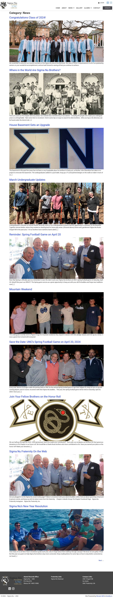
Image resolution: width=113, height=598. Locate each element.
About (64, 8)
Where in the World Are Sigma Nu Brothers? (34, 70)
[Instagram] (111, 3)
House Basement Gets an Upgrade (29, 124)
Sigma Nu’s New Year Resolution (28, 506)
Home (58, 8)
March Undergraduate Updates (27, 179)
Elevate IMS (100, 596)
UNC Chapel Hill (88, 579)
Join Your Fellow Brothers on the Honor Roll (35, 396)
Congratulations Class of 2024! (27, 17)
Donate (108, 8)
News (70, 8)
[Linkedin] (108, 3)
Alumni (87, 8)
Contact (96, 8)
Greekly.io (109, 596)
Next (101, 560)
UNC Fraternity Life (89, 583)
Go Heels (86, 581)
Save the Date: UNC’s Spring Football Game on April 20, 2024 (44, 341)
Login (102, 3)
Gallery (79, 8)
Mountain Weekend (20, 289)
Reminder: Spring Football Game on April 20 (35, 234)
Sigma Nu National (57, 579)
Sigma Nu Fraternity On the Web (28, 451)
